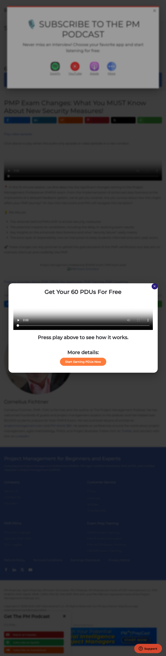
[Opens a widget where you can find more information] (148, 649)
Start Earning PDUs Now (83, 362)
